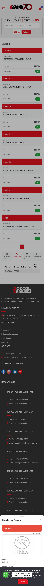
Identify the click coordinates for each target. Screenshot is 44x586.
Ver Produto (36, 533)
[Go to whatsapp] (6, 575)
